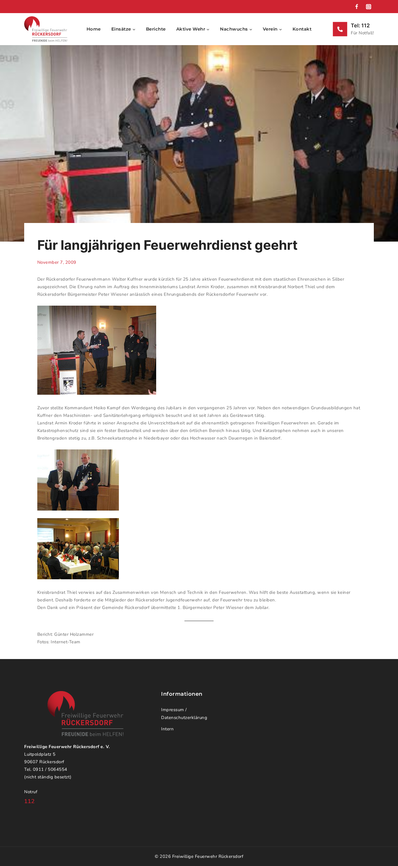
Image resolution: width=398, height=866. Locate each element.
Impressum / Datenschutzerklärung (184, 713)
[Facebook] (356, 6)
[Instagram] (368, 6)
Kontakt (302, 29)
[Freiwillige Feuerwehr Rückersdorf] (45, 29)
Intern (167, 729)
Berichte (156, 29)
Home (94, 29)
